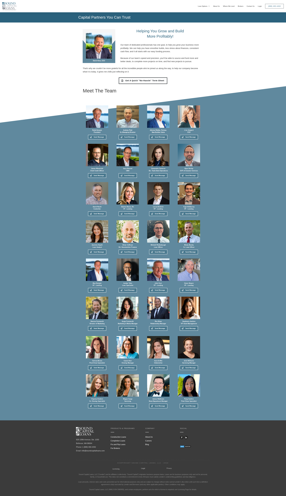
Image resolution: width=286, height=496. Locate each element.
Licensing (116, 469)
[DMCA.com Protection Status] (185, 446)
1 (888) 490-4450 (89, 447)
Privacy (169, 468)
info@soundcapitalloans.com (93, 451)
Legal (143, 468)
